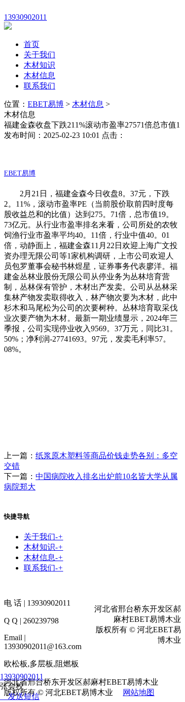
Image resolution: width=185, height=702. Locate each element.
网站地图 (138, 692)
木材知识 (39, 65)
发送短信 (23, 696)
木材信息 (39, 75)
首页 (31, 44)
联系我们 (39, 86)
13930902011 (21, 676)
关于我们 (39, 54)
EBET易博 (46, 104)
